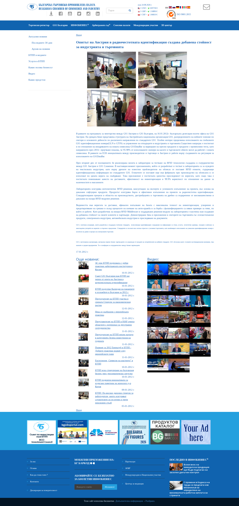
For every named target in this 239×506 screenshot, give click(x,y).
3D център (166, 25)
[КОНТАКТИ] (206, 9)
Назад (79, 35)
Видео (31, 73)
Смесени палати (121, 25)
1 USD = (149, 8)
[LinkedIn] (97, 14)
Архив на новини (41, 49)
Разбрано (150, 501)
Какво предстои (36, 80)
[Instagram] (88, 14)
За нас (33, 461)
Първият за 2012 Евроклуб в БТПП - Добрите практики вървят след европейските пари (113, 350)
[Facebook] (60, 14)
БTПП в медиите (37, 55)
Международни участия (145, 25)
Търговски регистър (38, 25)
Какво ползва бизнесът (40, 67)
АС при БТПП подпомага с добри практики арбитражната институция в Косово (114, 266)
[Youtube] (69, 14)
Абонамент (110, 487)
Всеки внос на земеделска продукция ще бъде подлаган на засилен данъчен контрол (189, 468)
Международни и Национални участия (143, 475)
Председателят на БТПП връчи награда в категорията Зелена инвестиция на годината (114, 337)
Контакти (34, 481)
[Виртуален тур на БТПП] (51, 14)
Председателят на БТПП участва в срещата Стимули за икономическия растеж (113, 302)
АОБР (127, 468)
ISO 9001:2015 (183, 14)
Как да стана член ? (39, 475)
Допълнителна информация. (129, 501)
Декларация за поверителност (43, 490)
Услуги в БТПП (36, 61)
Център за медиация (134, 483)
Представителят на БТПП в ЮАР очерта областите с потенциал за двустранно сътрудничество (114, 324)
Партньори (130, 461)
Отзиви (33, 468)
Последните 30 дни (42, 42)
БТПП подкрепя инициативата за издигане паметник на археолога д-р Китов (113, 383)
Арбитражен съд (101, 25)
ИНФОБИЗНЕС (80, 25)
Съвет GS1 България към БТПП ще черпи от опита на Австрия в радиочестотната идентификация (112, 279)
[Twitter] (79, 14)
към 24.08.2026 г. (145, 5)
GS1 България (60, 25)
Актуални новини (37, 36)
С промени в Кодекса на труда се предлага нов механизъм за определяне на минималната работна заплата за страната (190, 489)
